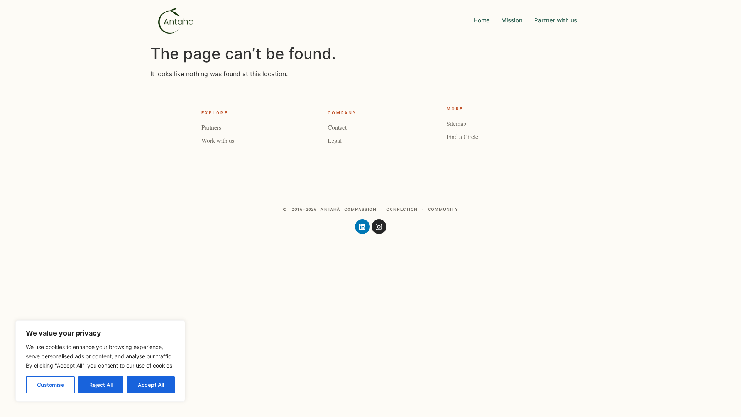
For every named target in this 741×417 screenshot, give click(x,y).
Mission (512, 20)
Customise (50, 384)
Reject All (101, 384)
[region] (100, 361)
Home (482, 20)
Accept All (151, 384)
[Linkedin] (362, 226)
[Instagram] (379, 226)
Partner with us (555, 20)
